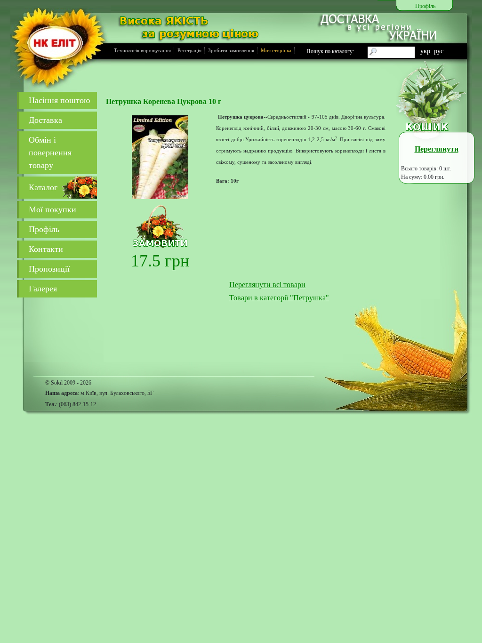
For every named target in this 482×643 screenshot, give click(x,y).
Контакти (46, 249)
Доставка (45, 120)
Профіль (44, 229)
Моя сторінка (276, 50)
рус (438, 51)
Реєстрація (189, 50)
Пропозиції (49, 268)
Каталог (43, 187)
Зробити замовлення (231, 50)
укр (425, 51)
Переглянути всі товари (267, 285)
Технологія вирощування (142, 50)
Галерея (43, 288)
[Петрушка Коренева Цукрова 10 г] (160, 157)
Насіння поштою (59, 100)
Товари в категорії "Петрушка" (279, 298)
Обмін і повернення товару (50, 152)
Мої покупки (52, 209)
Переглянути (436, 149)
